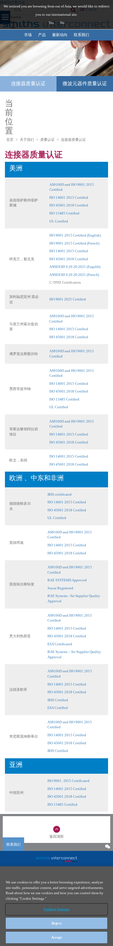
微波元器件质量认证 (85, 83)
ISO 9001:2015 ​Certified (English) (75, 235)
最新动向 (59, 35)
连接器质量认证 (28, 83)
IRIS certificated (59, 494)
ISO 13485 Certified (64, 213)
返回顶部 (56, 836)
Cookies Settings (56, 909)
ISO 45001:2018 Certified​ (68, 259)
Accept (56, 937)
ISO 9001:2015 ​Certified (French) (74, 243)
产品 (42, 35)
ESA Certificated (59, 644)
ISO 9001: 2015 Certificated (68, 781)
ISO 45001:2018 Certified (68, 205)
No (62, 23)
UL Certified (58, 221)
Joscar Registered (60, 588)
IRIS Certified (57, 700)
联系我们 (81, 35)
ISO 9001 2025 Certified (67, 299)
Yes (52, 23)
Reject (56, 923)
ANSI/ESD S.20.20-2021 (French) (74, 275)
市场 (28, 35)
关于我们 (27, 140)
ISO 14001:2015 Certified (68, 197)
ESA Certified (57, 708)
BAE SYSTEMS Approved (67, 580)
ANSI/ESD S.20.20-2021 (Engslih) (74, 267)
